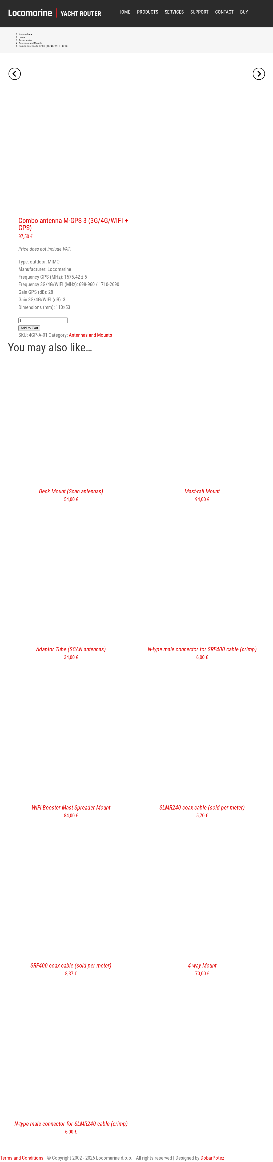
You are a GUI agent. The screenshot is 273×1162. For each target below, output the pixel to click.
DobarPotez (212, 1158)
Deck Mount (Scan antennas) (71, 491)
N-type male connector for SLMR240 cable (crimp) (71, 1123)
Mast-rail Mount (202, 491)
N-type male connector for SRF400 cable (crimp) (202, 649)
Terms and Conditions (21, 1158)
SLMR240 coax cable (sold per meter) (202, 807)
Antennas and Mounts (90, 335)
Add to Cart (29, 328)
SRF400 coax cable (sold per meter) (70, 965)
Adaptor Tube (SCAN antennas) (71, 649)
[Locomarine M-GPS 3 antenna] (69, 142)
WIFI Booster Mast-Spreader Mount (71, 807)
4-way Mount (202, 965)
